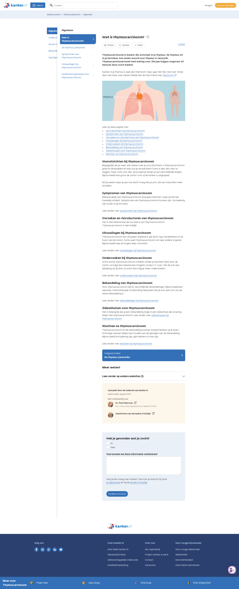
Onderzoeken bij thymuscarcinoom (124, 144)
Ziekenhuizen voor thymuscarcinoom (125, 150)
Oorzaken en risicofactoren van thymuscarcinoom (132, 137)
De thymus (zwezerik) (73, 47)
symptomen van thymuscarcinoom (138, 210)
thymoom (168, 75)
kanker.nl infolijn (138, 482)
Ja (112, 443)
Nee (113, 447)
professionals (113, 482)
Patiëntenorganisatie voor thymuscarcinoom (75, 76)
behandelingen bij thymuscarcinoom (139, 300)
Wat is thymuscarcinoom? (73, 39)
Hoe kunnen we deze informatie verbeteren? (132, 454)
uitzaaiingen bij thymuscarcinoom (138, 250)
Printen (110, 45)
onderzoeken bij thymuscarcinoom (138, 275)
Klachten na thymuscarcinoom (122, 154)
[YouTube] (61, 549)
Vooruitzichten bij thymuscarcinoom (125, 130)
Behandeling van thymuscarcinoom (124, 147)
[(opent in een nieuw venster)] (36, 549)
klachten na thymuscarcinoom (136, 343)
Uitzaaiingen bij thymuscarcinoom (71, 66)
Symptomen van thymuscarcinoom (71, 56)
